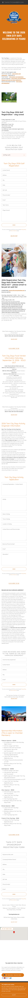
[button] (3, 2)
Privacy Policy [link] (23, 229)
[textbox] (14, 170)
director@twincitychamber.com (16, 290)
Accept (14, 994)
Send (14, 225)
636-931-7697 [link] (14, 922)
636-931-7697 (14, 236)
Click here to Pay (14, 348)
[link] (14, 2)
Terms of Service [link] (14, 230)
